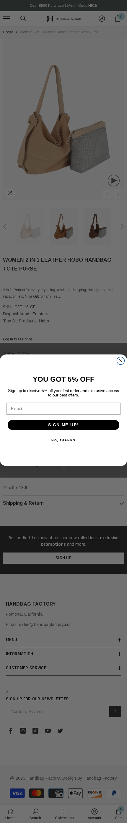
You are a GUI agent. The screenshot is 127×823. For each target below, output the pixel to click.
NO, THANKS (63, 440)
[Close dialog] (121, 361)
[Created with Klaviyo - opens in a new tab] (63, 467)
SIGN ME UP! (63, 425)
